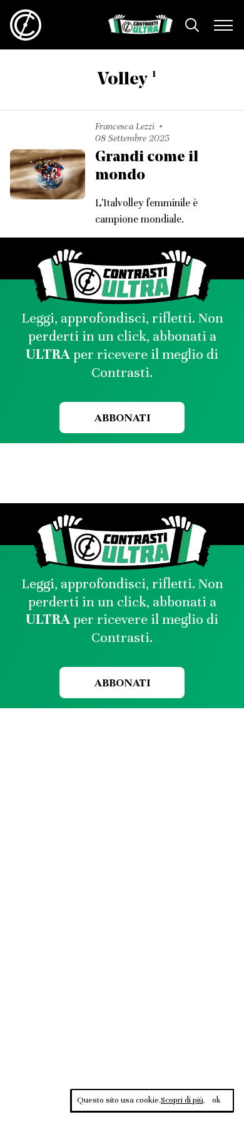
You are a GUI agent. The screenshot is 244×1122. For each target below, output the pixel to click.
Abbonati (122, 417)
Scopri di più (182, 1100)
